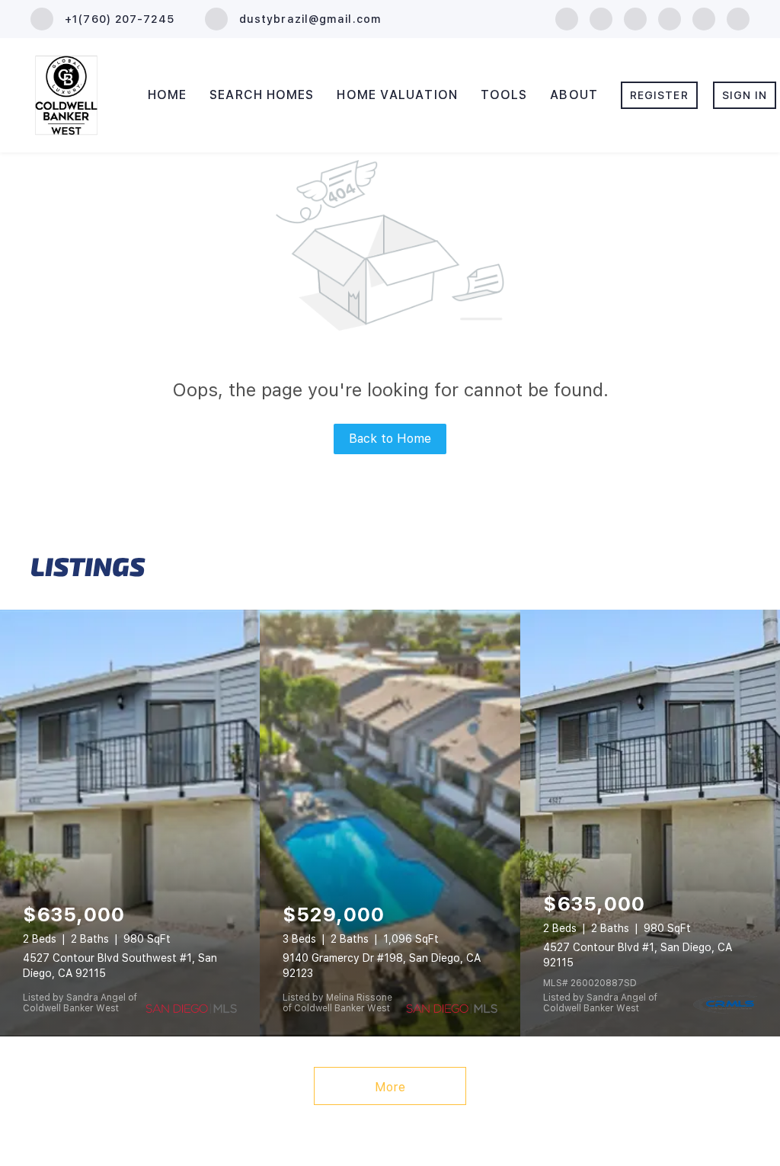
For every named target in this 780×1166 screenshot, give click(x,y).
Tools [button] (504, 95)
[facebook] (566, 18)
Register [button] (659, 95)
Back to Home (390, 438)
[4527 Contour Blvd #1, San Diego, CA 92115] (650, 823)
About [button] (574, 95)
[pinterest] (738, 18)
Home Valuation (397, 95)
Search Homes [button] (261, 95)
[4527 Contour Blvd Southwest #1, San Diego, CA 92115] (130, 823)
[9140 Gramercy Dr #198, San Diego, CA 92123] (389, 823)
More (390, 1087)
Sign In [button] (745, 95)
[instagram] (669, 18)
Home (167, 95)
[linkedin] (601, 18)
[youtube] (703, 18)
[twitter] (635, 18)
